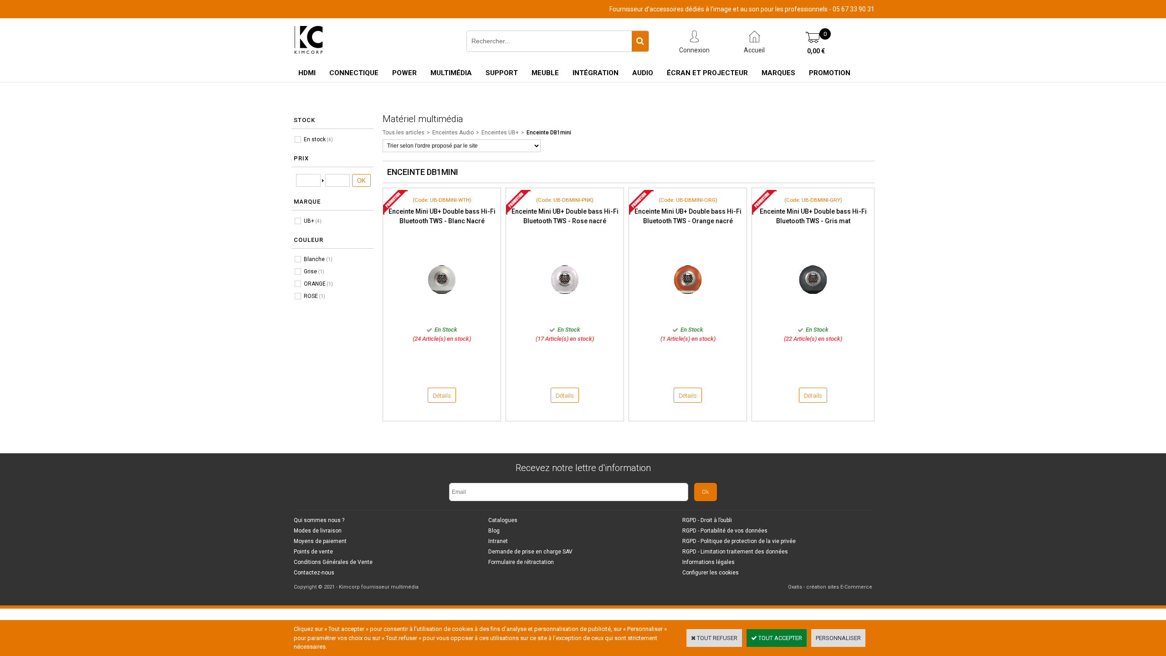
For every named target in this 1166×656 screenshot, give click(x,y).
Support (502, 73)
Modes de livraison (318, 531)
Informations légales (708, 562)
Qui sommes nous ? (319, 520)
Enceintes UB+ (500, 132)
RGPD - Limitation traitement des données (735, 551)
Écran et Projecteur (707, 73)
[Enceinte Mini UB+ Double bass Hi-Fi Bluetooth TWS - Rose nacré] (564, 316)
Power (404, 73)
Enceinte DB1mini (549, 132)
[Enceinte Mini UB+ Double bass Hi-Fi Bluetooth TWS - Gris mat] (813, 316)
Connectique (353, 73)
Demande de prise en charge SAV (530, 551)
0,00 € (816, 51)
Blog (494, 531)
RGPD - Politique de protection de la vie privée (739, 541)
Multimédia (451, 73)
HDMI (307, 73)
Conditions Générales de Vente (333, 562)
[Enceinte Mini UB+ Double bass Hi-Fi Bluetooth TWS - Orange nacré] (687, 316)
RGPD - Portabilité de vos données (724, 531)
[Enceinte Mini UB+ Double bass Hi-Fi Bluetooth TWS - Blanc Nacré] (442, 316)
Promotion (829, 73)
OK (361, 180)
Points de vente (313, 551)
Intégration (596, 73)
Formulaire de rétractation (521, 562)
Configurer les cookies (710, 572)
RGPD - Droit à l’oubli (707, 520)
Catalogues (502, 520)
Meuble (545, 73)
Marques (778, 73)
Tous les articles (403, 132)
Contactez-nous (314, 572)
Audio (642, 73)
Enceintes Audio (453, 132)
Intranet (498, 541)
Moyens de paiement (320, 541)
